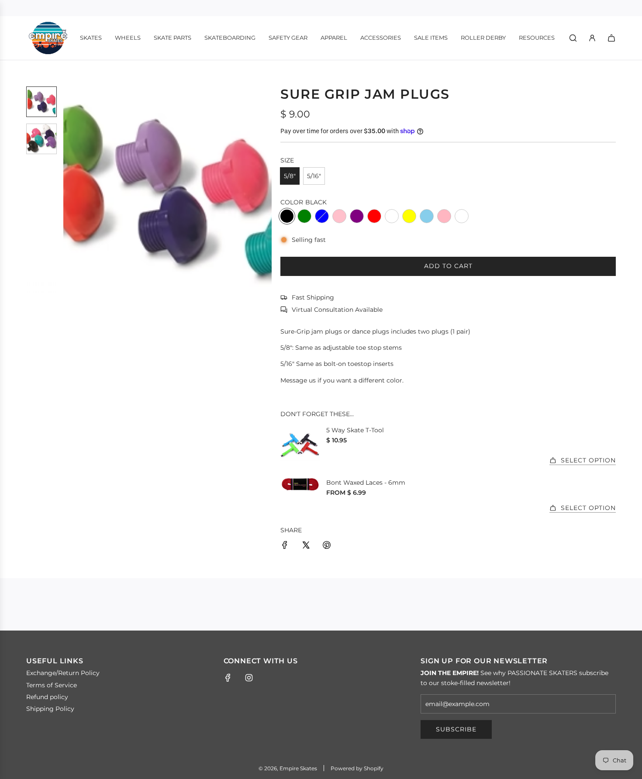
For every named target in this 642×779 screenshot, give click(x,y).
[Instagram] (249, 677)
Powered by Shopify (357, 768)
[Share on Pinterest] (326, 546)
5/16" (314, 176)
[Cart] (611, 38)
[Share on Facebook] (284, 546)
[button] (70, 190)
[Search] (573, 38)
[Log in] (592, 38)
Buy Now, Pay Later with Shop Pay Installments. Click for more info (321, 7)
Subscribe (456, 729)
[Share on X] (305, 546)
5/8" (290, 176)
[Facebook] (228, 677)
